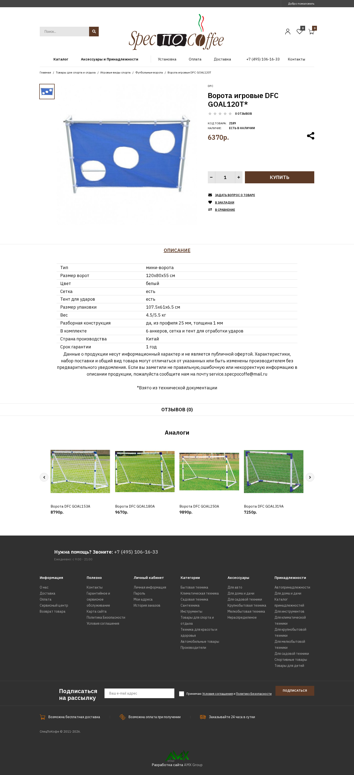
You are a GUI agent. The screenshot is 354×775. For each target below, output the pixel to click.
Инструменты (191, 611)
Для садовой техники (245, 599)
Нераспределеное (242, 617)
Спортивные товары (291, 659)
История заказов (147, 605)
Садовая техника (194, 599)
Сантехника (190, 605)
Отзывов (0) (177, 409)
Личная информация (150, 587)
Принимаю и (229, 694)
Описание (177, 250)
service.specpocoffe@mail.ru (238, 374)
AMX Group (193, 764)
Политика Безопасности (106, 617)
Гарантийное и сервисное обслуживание (98, 599)
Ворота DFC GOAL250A (199, 506)
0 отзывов (243, 113)
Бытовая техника (194, 587)
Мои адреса (143, 599)
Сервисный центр (54, 605)
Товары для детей (289, 665)
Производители (193, 647)
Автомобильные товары (200, 641)
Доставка (47, 593)
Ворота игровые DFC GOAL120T (189, 72)
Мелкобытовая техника (246, 611)
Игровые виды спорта (115, 72)
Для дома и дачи (241, 593)
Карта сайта (97, 611)
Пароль (139, 593)
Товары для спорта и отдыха (76, 72)
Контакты (95, 587)
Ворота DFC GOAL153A (70, 506)
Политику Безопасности (254, 694)
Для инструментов (289, 611)
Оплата (46, 599)
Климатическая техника (200, 593)
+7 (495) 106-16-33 (136, 552)
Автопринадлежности (292, 587)
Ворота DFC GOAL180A (135, 506)
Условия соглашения (103, 623)
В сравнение (225, 210)
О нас (44, 587)
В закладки (224, 202)
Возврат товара (53, 611)
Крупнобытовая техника (247, 605)
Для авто (235, 587)
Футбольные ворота (149, 72)
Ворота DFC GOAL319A (264, 506)
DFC (210, 86)
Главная (45, 72)
